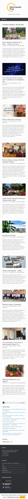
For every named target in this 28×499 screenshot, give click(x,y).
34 (18, 402)
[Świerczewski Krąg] (14, 7)
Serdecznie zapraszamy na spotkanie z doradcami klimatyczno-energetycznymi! (12, 434)
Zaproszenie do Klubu (6, 472)
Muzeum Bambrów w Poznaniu (11, 119)
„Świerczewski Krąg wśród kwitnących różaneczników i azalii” (13, 199)
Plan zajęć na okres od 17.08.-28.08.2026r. (10, 463)
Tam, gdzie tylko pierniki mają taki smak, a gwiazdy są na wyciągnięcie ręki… (13, 79)
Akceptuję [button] (22, 497)
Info (3, 465)
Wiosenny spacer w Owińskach (11, 304)
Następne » (23, 402)
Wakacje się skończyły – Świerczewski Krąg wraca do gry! (14, 409)
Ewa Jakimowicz (20, 45)
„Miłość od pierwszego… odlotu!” (12, 271)
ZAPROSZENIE (5, 428)
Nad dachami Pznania (9, 235)
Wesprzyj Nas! (5, 470)
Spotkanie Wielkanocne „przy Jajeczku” (11, 380)
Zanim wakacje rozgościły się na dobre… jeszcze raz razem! (12, 43)
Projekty (3, 466)
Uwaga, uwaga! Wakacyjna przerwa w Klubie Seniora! (12, 412)
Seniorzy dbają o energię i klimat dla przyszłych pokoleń (13, 161)
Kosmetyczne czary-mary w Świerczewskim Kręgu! (12, 343)
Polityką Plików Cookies (13, 497)
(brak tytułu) (4, 421)
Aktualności (4, 468)
